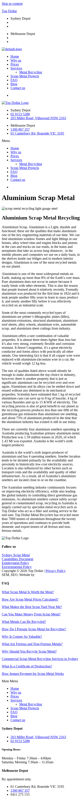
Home (14, 56)
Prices (14, 64)
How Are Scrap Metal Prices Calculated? (30, 599)
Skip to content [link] (12, 3)
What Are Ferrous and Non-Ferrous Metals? (32, 644)
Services (16, 68)
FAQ (13, 80)
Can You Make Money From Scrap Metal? (31, 614)
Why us (15, 60)
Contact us (17, 88)
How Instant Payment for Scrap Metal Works (33, 674)
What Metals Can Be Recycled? (24, 622)
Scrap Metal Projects (24, 76)
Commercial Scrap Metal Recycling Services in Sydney (40, 659)
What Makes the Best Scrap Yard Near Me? (32, 607)
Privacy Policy (55, 571)
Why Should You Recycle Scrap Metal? (29, 651)
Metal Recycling (30, 72)
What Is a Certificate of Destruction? (27, 666)
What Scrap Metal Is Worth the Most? (28, 592)
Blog (13, 84)
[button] (41, 141)
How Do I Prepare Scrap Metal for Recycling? (34, 629)
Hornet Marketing (47, 575)
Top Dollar (9, 11)
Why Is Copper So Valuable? (22, 636)
